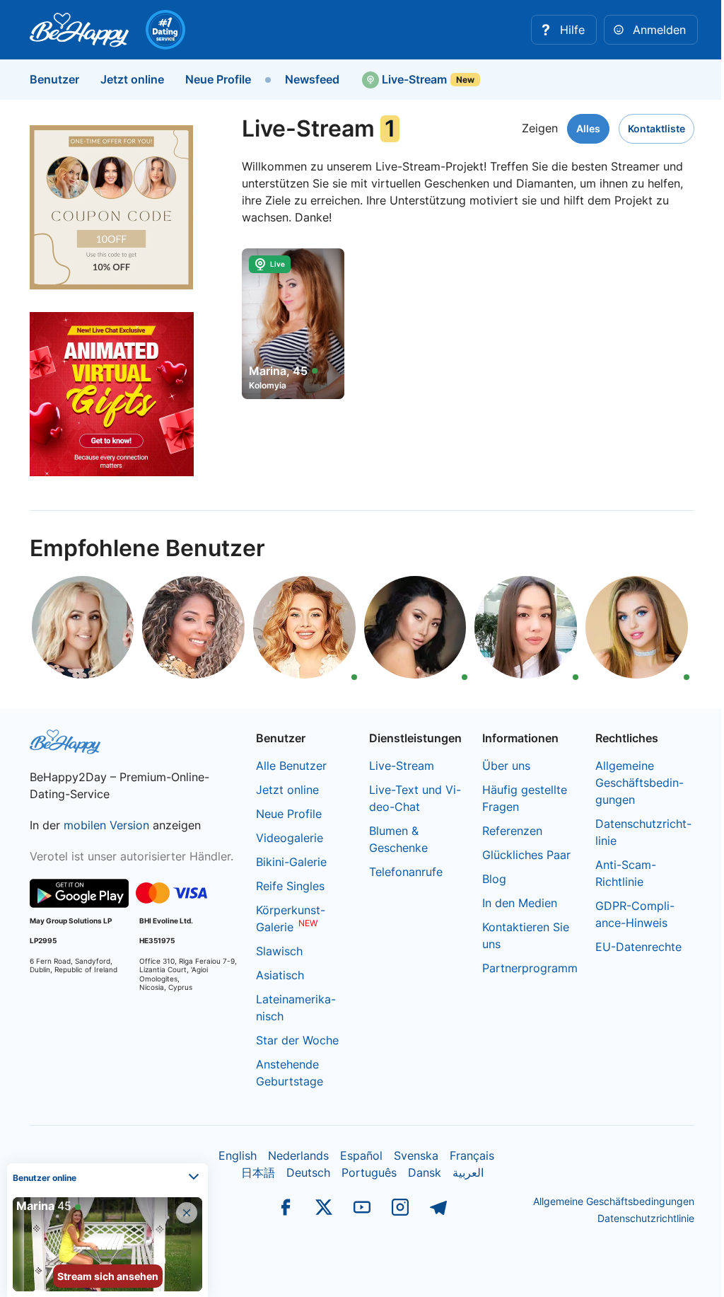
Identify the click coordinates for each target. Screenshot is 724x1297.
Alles (588, 128)
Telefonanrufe (406, 872)
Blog (494, 879)
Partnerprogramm (530, 968)
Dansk (424, 1172)
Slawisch (279, 951)
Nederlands (298, 1155)
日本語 (258, 1172)
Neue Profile (218, 79)
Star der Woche (297, 1040)
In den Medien (519, 903)
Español (361, 1155)
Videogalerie (289, 838)
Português (369, 1172)
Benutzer (54, 79)
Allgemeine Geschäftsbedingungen (639, 783)
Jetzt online (132, 79)
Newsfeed (312, 79)
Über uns (506, 766)
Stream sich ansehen (107, 1276)
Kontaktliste (656, 128)
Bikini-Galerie (291, 862)
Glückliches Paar (526, 855)
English (237, 1155)
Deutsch (308, 1172)
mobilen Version (106, 825)
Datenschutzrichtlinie (645, 1218)
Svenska (416, 1155)
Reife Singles (290, 886)
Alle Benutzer (291, 766)
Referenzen (512, 831)
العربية (468, 1172)
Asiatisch (280, 975)
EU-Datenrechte (638, 947)
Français (472, 1155)
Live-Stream (413, 79)
